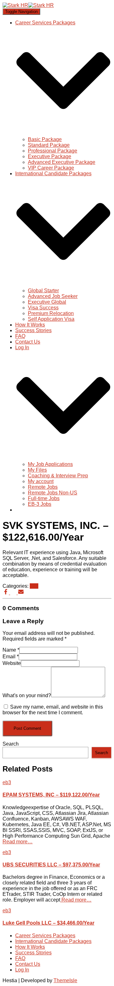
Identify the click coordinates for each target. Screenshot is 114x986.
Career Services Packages (45, 935)
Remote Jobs (43, 487)
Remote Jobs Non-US (52, 492)
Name (11, 650)
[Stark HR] (28, 5)
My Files (37, 470)
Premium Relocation (51, 313)
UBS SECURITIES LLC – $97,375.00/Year (51, 864)
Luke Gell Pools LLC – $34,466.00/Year (48, 923)
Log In (22, 969)
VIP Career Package (51, 168)
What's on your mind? (27, 695)
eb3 (34, 586)
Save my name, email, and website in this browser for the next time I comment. (53, 709)
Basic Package (45, 139)
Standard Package (49, 145)
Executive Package (49, 156)
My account (41, 481)
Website (12, 663)
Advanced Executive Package (61, 162)
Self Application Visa (51, 319)
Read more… (18, 841)
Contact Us (27, 341)
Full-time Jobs (44, 498)
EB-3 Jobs (39, 504)
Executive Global (47, 302)
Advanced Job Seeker (53, 296)
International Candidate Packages (53, 941)
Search (11, 744)
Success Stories (33, 330)
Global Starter (43, 290)
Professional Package (52, 150)
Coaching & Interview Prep (58, 475)
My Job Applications (50, 464)
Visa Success (43, 307)
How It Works (30, 324)
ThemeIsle (65, 980)
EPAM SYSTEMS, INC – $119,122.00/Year (51, 794)
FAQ (20, 336)
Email (11, 656)
